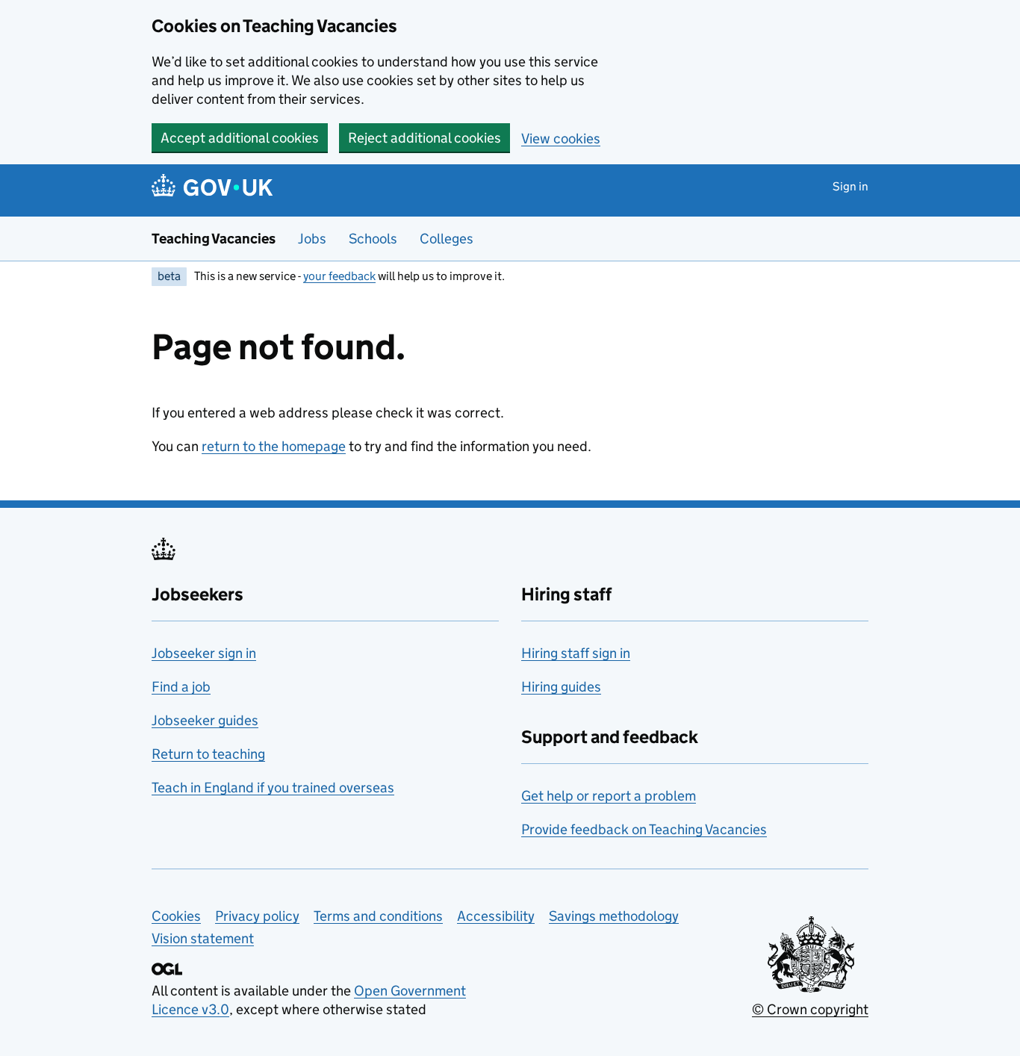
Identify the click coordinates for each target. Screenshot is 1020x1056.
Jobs (312, 238)
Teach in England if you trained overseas (273, 787)
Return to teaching (208, 754)
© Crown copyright (810, 1009)
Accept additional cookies (240, 137)
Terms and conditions (378, 916)
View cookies (560, 138)
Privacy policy (257, 916)
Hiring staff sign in (575, 653)
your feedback (339, 276)
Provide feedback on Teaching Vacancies (644, 829)
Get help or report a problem (608, 795)
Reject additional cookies (424, 137)
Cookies (176, 916)
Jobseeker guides (205, 720)
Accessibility (496, 916)
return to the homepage (274, 446)
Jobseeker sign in (204, 653)
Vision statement (203, 938)
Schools (373, 238)
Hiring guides (561, 686)
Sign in (850, 186)
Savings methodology (614, 916)
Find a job (181, 686)
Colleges (446, 238)
